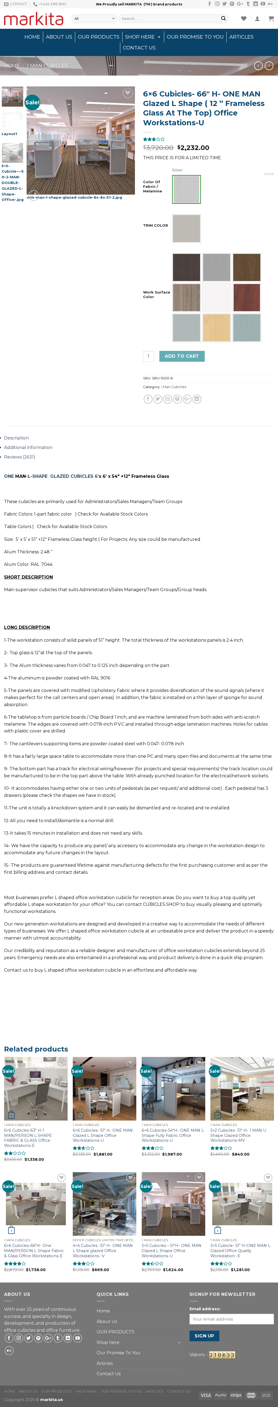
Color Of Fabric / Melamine (152, 186)
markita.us (51, 1399)
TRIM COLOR (155, 225)
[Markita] (33, 18)
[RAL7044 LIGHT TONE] (186, 228)
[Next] (126, 144)
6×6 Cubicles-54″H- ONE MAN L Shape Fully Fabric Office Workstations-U (173, 1135)
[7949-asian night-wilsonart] (186, 267)
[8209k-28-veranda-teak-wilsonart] (186, 297)
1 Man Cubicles (47, 66)
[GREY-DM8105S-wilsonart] (186, 327)
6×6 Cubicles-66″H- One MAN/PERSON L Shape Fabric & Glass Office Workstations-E (34, 1250)
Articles (241, 37)
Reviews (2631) (19, 457)
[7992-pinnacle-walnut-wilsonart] (246, 267)
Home (32, 37)
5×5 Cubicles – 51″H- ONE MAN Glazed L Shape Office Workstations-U (171, 1250)
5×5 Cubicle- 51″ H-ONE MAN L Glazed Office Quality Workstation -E (240, 1250)
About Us (59, 37)
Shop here (140, 37)
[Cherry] (246, 297)
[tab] (139, 438)
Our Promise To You (195, 37)
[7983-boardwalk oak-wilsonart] (216, 267)
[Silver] (186, 189)
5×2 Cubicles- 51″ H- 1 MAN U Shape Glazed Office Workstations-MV (238, 1135)
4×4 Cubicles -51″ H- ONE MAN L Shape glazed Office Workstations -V (103, 1250)
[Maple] (216, 327)
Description (16, 438)
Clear (269, 174)
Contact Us (139, 48)
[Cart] (271, 18)
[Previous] (36, 144)
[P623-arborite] (246, 327)
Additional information (28, 447)
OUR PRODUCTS (98, 37)
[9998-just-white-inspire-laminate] (216, 297)
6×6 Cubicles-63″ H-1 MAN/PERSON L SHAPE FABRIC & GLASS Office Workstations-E (28, 1138)
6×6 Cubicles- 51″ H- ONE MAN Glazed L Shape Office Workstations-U (103, 1135)
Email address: (204, 1308)
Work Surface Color (156, 294)
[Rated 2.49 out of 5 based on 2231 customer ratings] (208, 139)
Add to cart (182, 356)
